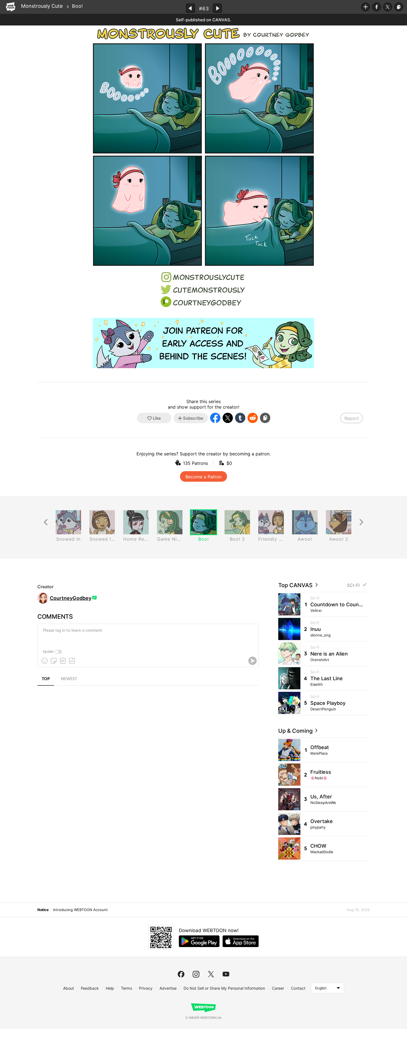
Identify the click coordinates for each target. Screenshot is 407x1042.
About (68, 988)
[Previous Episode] (190, 8)
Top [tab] (46, 679)
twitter (211, 974)
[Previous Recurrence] (46, 522)
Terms (126, 988)
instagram (196, 974)
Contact (298, 988)
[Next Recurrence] (361, 522)
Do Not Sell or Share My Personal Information (224, 988)
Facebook (376, 6)
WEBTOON (11, 7)
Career (278, 988)
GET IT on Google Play (199, 941)
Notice (42, 909)
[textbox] (147, 635)
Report (351, 418)
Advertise (168, 988)
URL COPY (398, 6)
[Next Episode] (217, 8)
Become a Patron (203, 476)
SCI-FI (353, 585)
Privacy (146, 988)
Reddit (253, 418)
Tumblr (240, 418)
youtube (226, 974)
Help (110, 988)
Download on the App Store (241, 941)
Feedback (90, 988)
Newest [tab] (69, 679)
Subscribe (365, 6)
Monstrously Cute (42, 6)
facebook (181, 974)
